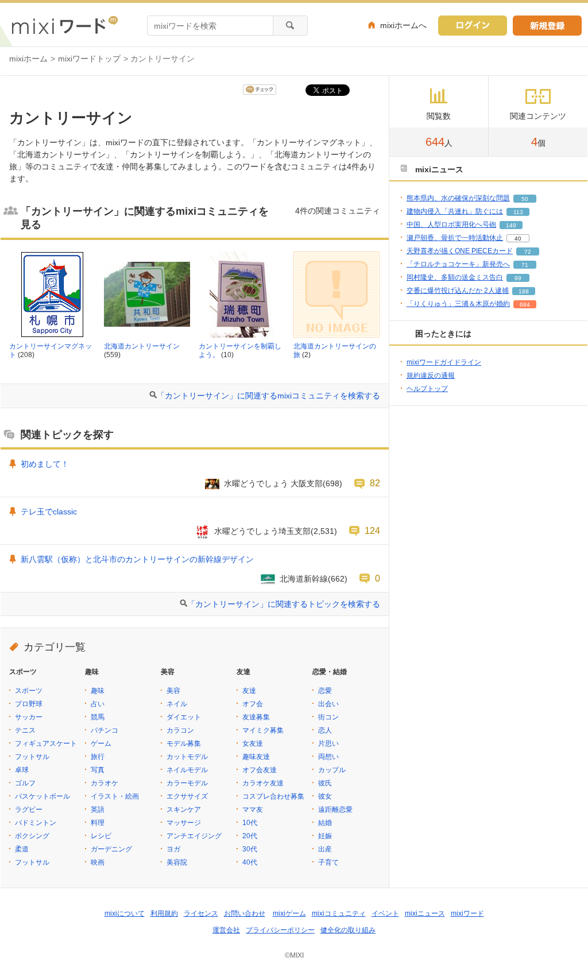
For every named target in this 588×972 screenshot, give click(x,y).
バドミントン (35, 823)
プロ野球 (28, 704)
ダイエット (184, 717)
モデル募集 (184, 743)
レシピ (101, 836)
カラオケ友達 (263, 783)
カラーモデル (187, 783)
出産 (325, 849)
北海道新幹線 (304, 578)
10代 (249, 823)
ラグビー (28, 810)
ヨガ (173, 849)
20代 (249, 836)
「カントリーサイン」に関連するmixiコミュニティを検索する (268, 395)
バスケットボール (42, 796)
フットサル (32, 757)
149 (511, 225)
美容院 (177, 862)
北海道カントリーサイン (142, 346)
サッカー (28, 717)
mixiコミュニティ (339, 913)
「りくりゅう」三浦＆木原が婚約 (458, 304)
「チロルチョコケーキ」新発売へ (458, 264)
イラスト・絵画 (115, 796)
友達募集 (256, 717)
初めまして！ (45, 463)
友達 (249, 691)
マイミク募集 (263, 730)
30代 (249, 849)
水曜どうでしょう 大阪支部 (273, 483)
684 (525, 304)
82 (375, 483)
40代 (249, 862)
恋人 (325, 730)
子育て (328, 862)
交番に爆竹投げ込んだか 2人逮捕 (458, 290)
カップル (332, 770)
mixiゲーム (289, 913)
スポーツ (28, 691)
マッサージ (184, 823)
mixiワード (467, 913)
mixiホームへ (403, 25)
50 (524, 199)
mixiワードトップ (89, 58)
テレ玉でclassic (49, 511)
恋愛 (325, 691)
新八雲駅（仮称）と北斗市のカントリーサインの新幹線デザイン (137, 559)
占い (98, 704)
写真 (98, 770)
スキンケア (184, 810)
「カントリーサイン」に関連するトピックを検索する (283, 604)
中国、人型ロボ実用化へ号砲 (451, 224)
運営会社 (226, 930)
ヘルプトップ (427, 389)
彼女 (325, 796)
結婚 (325, 823)
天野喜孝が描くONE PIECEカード (460, 251)
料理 (98, 823)
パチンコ (104, 730)
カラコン (180, 730)
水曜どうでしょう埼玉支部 (262, 531)
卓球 (22, 770)
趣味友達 (256, 757)
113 (518, 212)
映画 (98, 862)
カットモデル (187, 757)
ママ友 (252, 810)
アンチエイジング (194, 836)
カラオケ (104, 783)
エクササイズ (187, 796)
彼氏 (325, 783)
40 (517, 238)
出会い (328, 704)
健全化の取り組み (348, 930)
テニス (25, 730)
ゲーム (101, 743)
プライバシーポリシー (280, 930)
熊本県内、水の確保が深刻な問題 (458, 198)
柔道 (22, 849)
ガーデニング (111, 849)
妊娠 (325, 836)
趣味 (98, 691)
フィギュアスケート (46, 743)
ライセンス (201, 913)
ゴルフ (25, 783)
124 (372, 530)
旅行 (98, 757)
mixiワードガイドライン (444, 362)
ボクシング (32, 836)
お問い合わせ (244, 913)
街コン (328, 717)
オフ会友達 (259, 770)
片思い (328, 743)
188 (524, 291)
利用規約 (164, 913)
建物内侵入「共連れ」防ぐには (455, 211)
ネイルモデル (187, 770)
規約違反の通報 (431, 375)
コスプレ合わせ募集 (273, 796)
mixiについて (125, 913)
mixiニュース (425, 913)
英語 (98, 810)
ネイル (177, 704)
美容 (173, 691)
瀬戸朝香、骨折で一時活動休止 (455, 238)
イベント (385, 913)
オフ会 (252, 704)
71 (524, 265)
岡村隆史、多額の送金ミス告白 (455, 277)
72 (527, 252)
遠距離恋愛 (335, 810)
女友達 (252, 743)
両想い (328, 757)
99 (517, 278)
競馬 (98, 717)
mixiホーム (28, 58)
